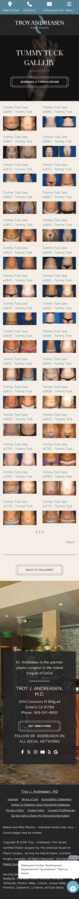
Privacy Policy (15, 810)
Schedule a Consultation (39, 81)
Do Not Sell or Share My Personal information (40, 815)
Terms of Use (29, 799)
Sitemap (13, 799)
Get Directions (39, 726)
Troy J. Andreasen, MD (39, 791)
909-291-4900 (46, 712)
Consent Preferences (61, 810)
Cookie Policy (36, 810)
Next (70, 542)
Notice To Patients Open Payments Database (40, 804)
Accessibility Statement (56, 799)
